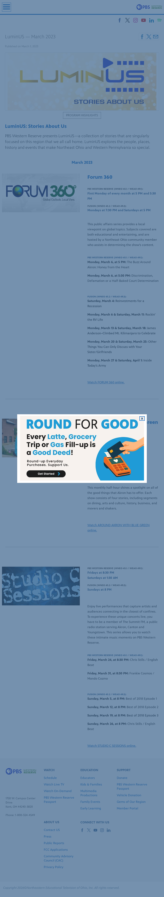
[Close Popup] (142, 418)
